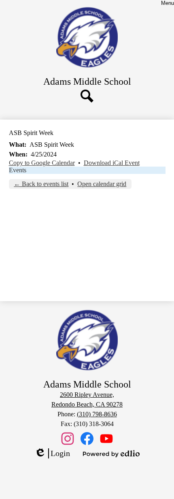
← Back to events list (41, 183)
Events (17, 170)
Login (52, 453)
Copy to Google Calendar (42, 162)
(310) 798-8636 (97, 414)
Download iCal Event (112, 162)
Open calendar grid (101, 183)
